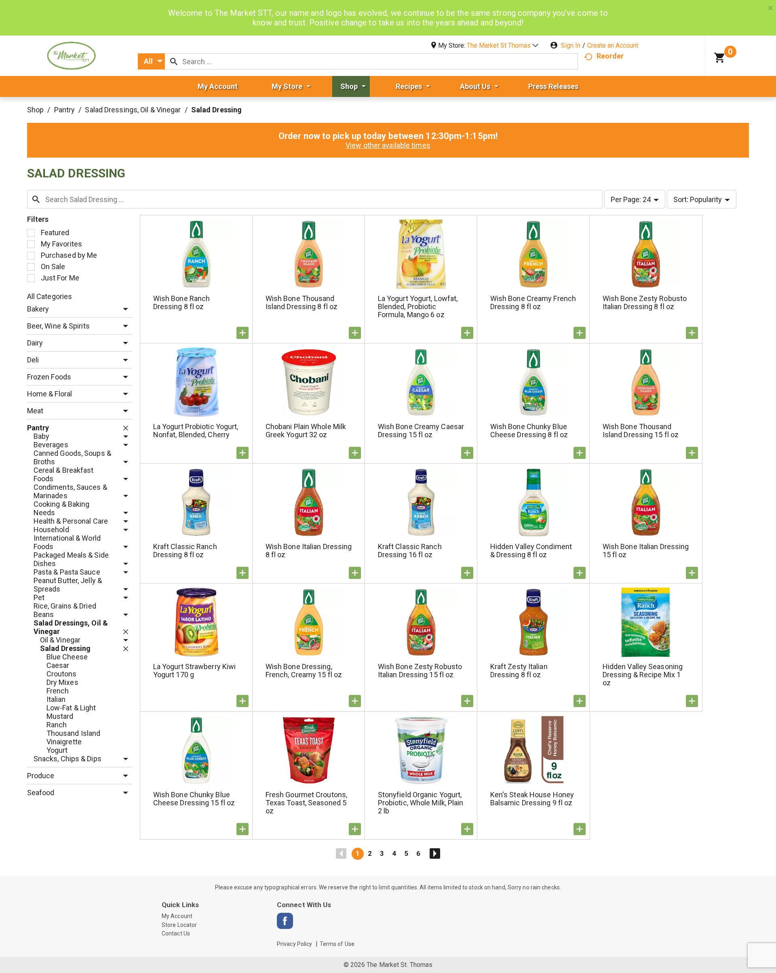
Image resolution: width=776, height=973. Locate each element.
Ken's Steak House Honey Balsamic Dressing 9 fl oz (532, 798)
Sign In (570, 45)
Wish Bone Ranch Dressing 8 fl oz (181, 302)
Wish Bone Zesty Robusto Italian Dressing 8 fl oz (645, 302)
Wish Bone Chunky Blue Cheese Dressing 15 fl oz (194, 798)
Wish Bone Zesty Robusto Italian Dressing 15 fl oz (420, 670)
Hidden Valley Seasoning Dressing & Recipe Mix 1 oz (643, 674)
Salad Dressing (216, 109)
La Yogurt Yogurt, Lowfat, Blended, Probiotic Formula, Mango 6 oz (418, 306)
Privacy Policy (294, 944)
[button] (502, 45)
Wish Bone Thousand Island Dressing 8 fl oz (301, 302)
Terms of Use (337, 944)
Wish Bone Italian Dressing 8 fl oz (309, 550)
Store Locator (179, 925)
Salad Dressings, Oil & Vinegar (133, 109)
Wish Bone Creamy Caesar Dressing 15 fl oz (421, 430)
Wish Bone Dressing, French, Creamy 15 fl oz (304, 670)
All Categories (49, 296)
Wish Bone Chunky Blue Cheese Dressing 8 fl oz (529, 430)
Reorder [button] (610, 56)
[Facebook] (285, 921)
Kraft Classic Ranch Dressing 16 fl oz (410, 550)
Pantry (64, 109)
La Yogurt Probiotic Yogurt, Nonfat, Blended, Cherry (195, 430)
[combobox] (151, 61)
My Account (177, 916)
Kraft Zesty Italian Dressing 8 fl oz (519, 670)
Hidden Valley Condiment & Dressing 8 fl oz (531, 550)
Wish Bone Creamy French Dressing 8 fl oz (533, 302)
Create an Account (612, 45)
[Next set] (434, 854)
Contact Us (176, 933)
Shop (35, 109)
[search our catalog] (174, 61)
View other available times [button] (388, 145)
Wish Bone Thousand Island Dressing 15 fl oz (641, 430)
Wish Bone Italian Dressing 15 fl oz (646, 550)
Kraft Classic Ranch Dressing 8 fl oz (185, 550)
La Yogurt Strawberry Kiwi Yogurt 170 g (194, 670)
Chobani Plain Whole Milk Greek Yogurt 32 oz (306, 430)
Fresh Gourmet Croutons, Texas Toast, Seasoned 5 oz (306, 802)
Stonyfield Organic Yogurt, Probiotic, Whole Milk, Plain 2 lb (421, 802)
